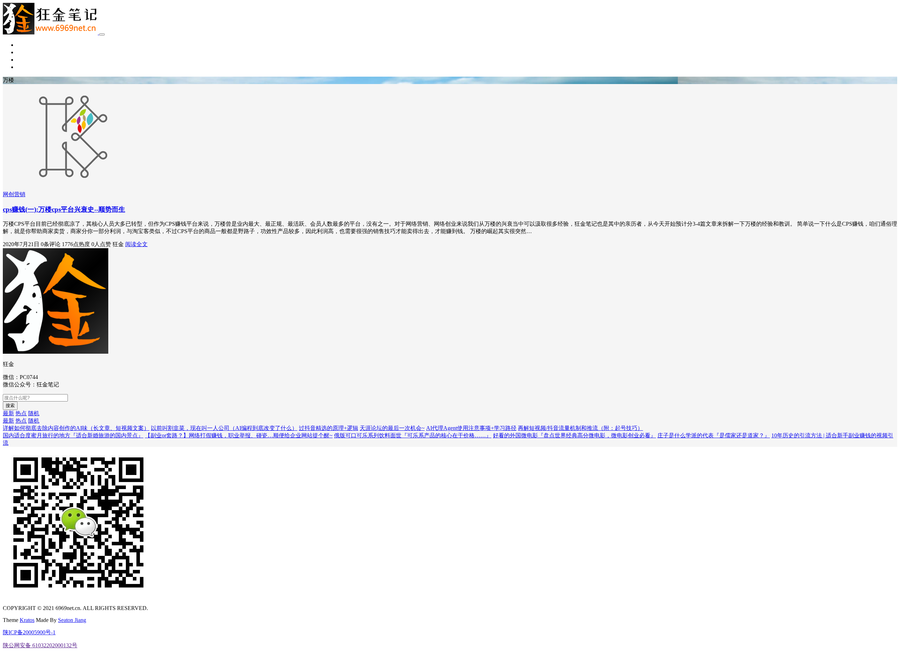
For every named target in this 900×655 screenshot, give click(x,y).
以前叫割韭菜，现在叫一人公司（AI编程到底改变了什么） (224, 428)
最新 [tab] (8, 413)
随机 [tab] (33, 413)
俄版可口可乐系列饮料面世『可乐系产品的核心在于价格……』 (412, 435)
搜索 (10, 405)
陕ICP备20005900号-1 (29, 632)
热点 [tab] (21, 413)
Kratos (27, 620)
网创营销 (28, 52)
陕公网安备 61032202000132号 (40, 645)
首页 (22, 45)
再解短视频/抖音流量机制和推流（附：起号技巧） (580, 428)
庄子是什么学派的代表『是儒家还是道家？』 (713, 435)
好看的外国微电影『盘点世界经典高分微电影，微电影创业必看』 (574, 435)
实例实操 (28, 60)
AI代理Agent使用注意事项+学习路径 (471, 428)
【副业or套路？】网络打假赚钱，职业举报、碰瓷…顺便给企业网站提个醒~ (239, 435)
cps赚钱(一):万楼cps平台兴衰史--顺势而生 (64, 209)
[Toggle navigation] (102, 34)
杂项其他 (28, 67)
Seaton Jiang (72, 620)
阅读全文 (136, 244)
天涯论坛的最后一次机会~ (392, 428)
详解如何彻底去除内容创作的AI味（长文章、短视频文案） (76, 428)
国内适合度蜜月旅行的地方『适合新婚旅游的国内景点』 (73, 435)
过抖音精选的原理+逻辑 (328, 428)
